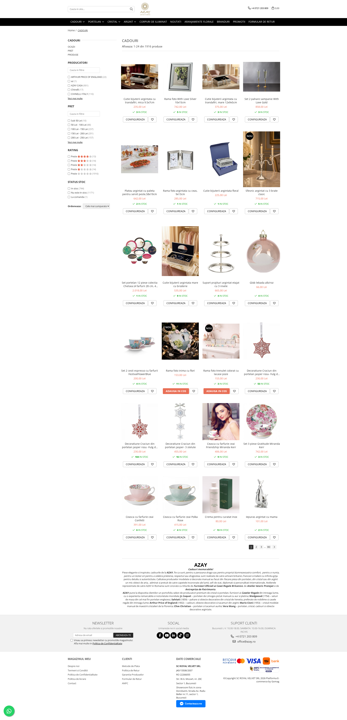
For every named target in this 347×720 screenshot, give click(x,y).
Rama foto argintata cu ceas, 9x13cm (180, 192)
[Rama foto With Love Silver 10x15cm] (180, 76)
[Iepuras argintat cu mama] (261, 494)
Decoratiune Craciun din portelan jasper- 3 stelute (180, 445)
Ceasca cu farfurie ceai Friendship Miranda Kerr (221, 445)
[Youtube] (167, 635)
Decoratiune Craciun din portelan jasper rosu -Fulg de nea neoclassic (139, 445)
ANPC (125, 683)
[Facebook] (160, 635)
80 (268, 547)
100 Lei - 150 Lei (79, 129)
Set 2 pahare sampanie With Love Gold (262, 100)
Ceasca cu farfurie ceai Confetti (139, 518)
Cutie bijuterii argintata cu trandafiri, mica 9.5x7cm (140, 100)
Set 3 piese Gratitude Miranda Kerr (261, 445)
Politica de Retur (131, 670)
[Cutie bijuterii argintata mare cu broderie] (180, 251)
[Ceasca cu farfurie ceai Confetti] (139, 494)
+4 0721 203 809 (246, 636)
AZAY (200, 564)
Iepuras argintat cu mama (261, 517)
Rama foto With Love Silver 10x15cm (180, 100)
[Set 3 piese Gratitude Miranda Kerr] (261, 421)
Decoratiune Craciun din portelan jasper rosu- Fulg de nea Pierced (261, 372)
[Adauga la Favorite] (152, 119)
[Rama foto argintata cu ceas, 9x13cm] (180, 159)
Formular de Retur (262, 21)
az (72, 81)
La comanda (77, 197)
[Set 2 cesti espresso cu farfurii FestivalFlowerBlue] (139, 341)
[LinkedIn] (173, 635)
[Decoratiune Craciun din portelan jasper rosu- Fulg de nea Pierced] (261, 341)
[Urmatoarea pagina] (274, 547)
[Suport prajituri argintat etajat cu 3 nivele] (220, 251)
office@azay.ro (246, 641)
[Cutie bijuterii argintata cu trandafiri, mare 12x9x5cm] (220, 76)
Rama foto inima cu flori (180, 370)
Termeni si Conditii (78, 670)
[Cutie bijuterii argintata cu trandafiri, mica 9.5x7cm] (139, 76)
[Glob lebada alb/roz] (261, 251)
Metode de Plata (131, 666)
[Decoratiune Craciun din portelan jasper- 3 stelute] (180, 421)
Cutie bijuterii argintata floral (221, 190)
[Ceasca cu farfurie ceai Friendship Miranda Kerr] (220, 421)
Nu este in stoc (79, 192)
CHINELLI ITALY (79, 94)
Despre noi (73, 666)
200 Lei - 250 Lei (79, 137)
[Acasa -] (158, 9)
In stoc (74, 188)
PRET (70, 50)
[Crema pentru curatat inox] (220, 494)
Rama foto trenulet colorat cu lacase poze (221, 372)
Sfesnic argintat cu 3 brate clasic (262, 192)
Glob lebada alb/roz (262, 282)
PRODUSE (73, 54)
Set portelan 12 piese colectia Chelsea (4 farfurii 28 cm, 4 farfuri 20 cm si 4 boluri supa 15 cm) (139, 284)
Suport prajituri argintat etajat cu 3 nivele (221, 284)
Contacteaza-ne (193, 703)
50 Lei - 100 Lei (78, 124)
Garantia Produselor (133, 674)
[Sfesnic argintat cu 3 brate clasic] (261, 159)
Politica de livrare (77, 679)
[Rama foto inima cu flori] (180, 341)
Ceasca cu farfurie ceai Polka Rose (180, 518)
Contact (72, 683)
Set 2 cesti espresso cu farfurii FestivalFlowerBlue (139, 372)
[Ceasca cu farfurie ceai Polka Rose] (180, 494)
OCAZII (71, 46)
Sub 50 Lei (76, 120)
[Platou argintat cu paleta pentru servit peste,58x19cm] (139, 159)
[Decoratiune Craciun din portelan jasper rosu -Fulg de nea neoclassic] (139, 421)
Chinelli (75, 89)
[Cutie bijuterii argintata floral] (220, 159)
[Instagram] (187, 635)
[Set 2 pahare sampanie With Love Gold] (261, 77)
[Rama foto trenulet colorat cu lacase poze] (220, 341)
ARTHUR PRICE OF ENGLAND (86, 77)
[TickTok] (180, 635)
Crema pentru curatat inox (221, 517)
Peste (74, 156)
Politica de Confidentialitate (107, 643)
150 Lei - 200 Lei (79, 133)
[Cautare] (131, 9)
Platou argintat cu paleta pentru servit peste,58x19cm (139, 192)
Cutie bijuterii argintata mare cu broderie (180, 284)
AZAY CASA (77, 85)
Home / (72, 30)
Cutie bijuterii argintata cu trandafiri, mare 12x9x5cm (221, 100)
